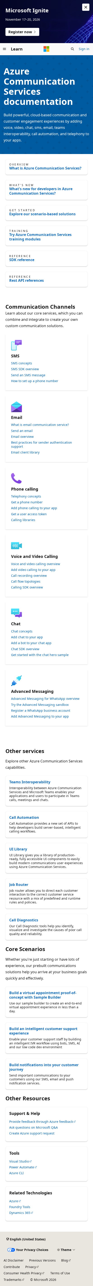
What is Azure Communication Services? (45, 168)
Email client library (25, 452)
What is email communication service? (40, 425)
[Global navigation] (4, 49)
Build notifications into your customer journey (44, 1067)
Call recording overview (29, 576)
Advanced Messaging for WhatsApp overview (45, 699)
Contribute (12, 1267)
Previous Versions (42, 1260)
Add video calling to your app (33, 570)
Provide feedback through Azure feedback (41, 1121)
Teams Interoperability (29, 782)
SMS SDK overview (25, 369)
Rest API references (26, 280)
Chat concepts (22, 631)
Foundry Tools (19, 1207)
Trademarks (12, 1279)
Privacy (30, 1267)
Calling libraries (23, 520)
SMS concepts (21, 363)
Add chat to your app (27, 637)
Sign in (84, 49)
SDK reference (21, 260)
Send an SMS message (28, 375)
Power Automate (21, 1167)
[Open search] (72, 49)
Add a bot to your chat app (31, 643)
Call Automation (24, 817)
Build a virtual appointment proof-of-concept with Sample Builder (42, 995)
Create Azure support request (31, 1133)
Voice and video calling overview (35, 564)
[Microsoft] (46, 49)
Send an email (22, 431)
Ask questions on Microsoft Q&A (33, 1127)
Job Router (18, 884)
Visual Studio (19, 1161)
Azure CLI (16, 1173)
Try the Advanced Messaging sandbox (40, 705)
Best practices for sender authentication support (41, 444)
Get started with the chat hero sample (40, 655)
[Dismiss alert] (85, 7)
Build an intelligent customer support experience (43, 1030)
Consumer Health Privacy (23, 1273)
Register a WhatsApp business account (40, 711)
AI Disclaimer (14, 1260)
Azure (13, 1201)
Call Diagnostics (23, 920)
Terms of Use (60, 1273)
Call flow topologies (25, 581)
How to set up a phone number (34, 381)
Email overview (22, 437)
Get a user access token (29, 514)
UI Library (18, 849)
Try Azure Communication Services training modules (40, 236)
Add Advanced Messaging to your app (40, 716)
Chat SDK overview (25, 649)
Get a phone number (27, 502)
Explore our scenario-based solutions (42, 214)
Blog (64, 1260)
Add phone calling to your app (34, 508)
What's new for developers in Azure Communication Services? (40, 191)
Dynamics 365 (19, 1213)
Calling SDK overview (27, 587)
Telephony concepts (26, 496)
